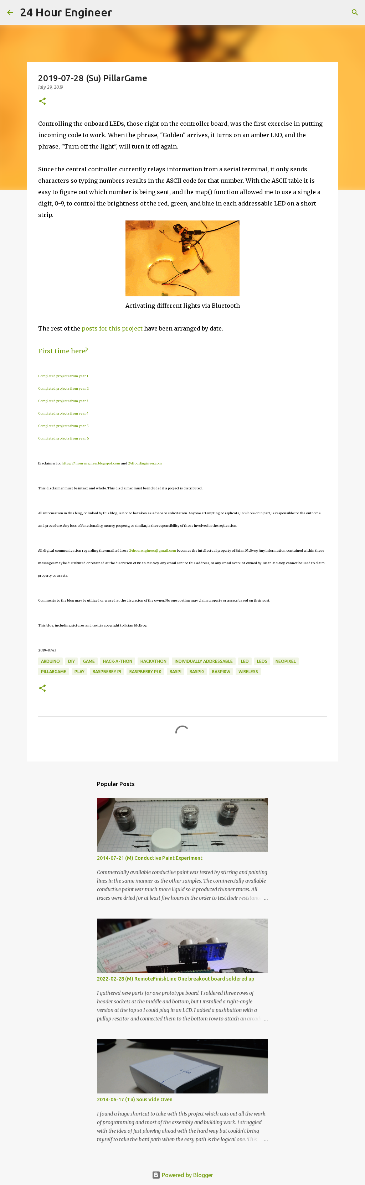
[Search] (122, 12)
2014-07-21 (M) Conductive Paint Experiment (149, 858)
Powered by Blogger (186, 1175)
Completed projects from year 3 (63, 401)
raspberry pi (107, 671)
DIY (71, 661)
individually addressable (204, 661)
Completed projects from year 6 (63, 438)
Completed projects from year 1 (63, 376)
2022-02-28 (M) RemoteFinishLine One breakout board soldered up (175, 979)
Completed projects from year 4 (63, 413)
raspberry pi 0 (145, 671)
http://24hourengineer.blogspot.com (91, 463)
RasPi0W (221, 671)
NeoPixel (286, 661)
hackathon (153, 661)
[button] (42, 101)
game (89, 661)
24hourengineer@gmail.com (152, 550)
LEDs (262, 661)
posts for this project (112, 328)
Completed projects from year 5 (63, 426)
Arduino (50, 661)
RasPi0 (197, 671)
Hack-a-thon (117, 661)
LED (245, 661)
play (79, 671)
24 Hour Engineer (66, 12)
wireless (248, 671)
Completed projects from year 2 (63, 388)
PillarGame (53, 671)
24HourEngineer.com (145, 463)
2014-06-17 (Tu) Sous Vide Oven (135, 1099)
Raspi (175, 671)
